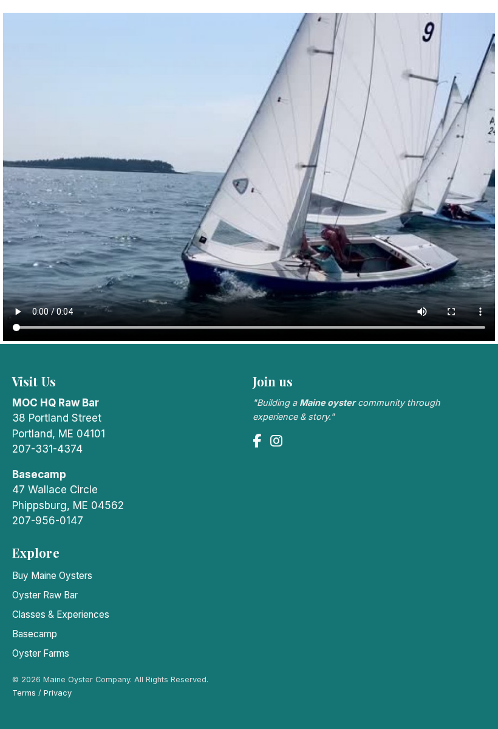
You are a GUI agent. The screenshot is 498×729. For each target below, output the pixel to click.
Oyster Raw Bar (45, 595)
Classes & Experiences (60, 614)
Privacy (58, 692)
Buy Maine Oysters (52, 575)
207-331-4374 (47, 449)
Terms (24, 692)
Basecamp (34, 634)
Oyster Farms (40, 653)
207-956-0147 (47, 521)
